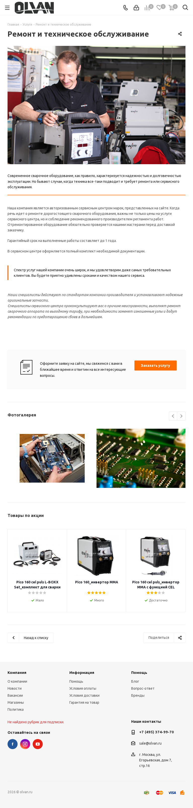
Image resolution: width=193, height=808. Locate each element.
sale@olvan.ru (150, 744)
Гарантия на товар (84, 702)
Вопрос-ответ (143, 688)
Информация (81, 672)
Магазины (16, 702)
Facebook (13, 744)
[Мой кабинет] (136, 8)
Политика (16, 709)
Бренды (137, 695)
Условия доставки (84, 695)
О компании (17, 681)
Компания (17, 672)
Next (181, 416)
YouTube (38, 744)
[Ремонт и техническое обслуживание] (96, 105)
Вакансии (15, 695)
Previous (173, 416)
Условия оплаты (82, 688)
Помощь (76, 681)
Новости (15, 688)
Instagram (25, 744)
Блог (135, 681)
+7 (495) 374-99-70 (156, 732)
